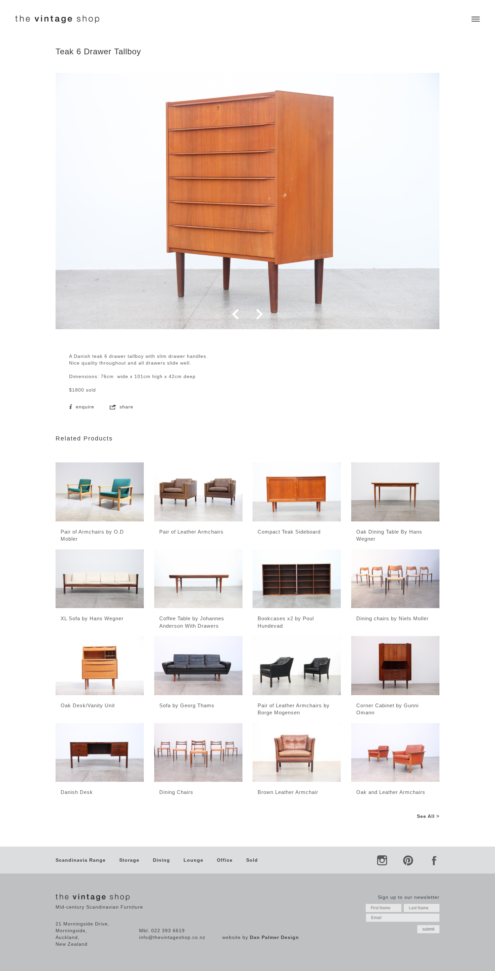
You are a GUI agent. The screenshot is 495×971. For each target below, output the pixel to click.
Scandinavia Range (81, 860)
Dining (161, 860)
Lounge (193, 860)
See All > (428, 816)
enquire (84, 406)
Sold (252, 860)
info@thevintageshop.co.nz (172, 937)
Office (225, 860)
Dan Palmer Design (274, 937)
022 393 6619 (168, 930)
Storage (129, 860)
